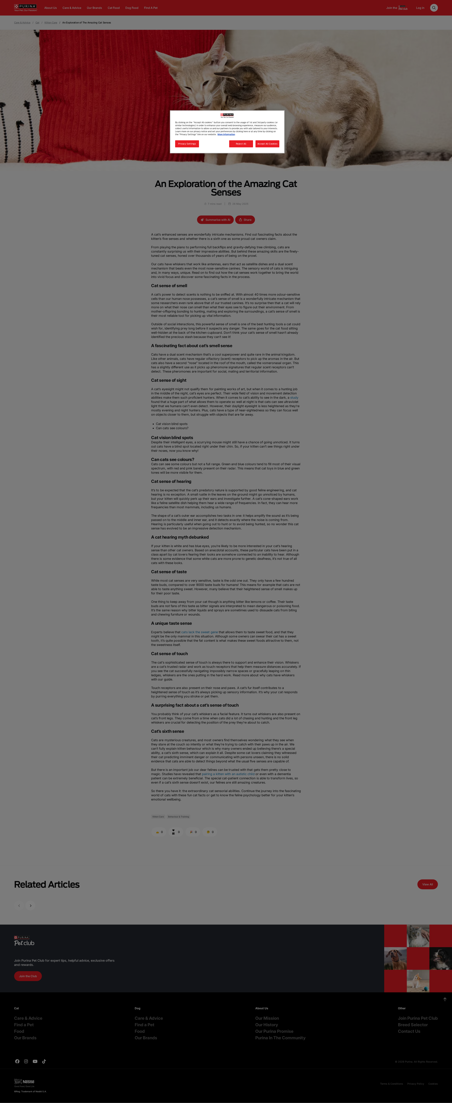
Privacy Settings (187, 144)
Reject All (241, 144)
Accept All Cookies (267, 144)
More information (226, 134)
